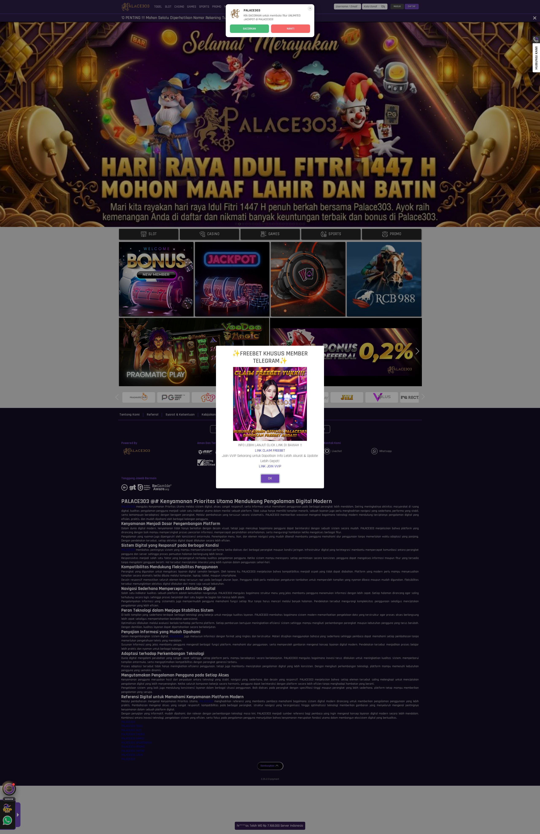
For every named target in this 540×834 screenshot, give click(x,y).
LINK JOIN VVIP (270, 466)
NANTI (290, 29)
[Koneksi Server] (9, 789)
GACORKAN (249, 29)
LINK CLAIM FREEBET (270, 450)
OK (270, 478)
